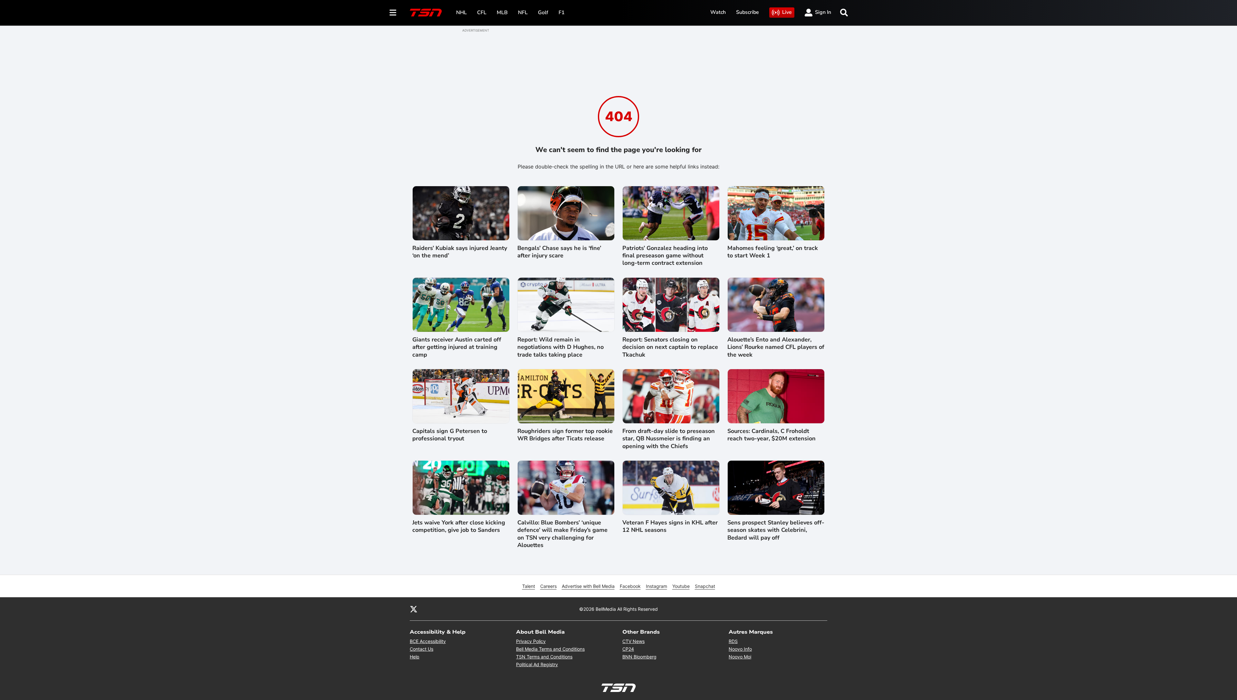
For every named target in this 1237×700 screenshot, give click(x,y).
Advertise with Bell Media (588, 586)
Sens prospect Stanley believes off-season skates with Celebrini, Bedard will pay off (775, 530)
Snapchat (705, 586)
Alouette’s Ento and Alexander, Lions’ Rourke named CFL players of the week (775, 347)
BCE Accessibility (428, 641)
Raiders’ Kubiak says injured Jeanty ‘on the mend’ (459, 252)
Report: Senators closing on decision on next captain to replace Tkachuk (670, 347)
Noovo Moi (740, 656)
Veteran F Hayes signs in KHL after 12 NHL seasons (670, 526)
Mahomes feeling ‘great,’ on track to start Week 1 (772, 252)
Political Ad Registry (537, 664)
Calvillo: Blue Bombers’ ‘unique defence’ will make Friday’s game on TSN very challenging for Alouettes (562, 534)
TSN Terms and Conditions (544, 656)
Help (414, 656)
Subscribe (747, 12)
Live (787, 12)
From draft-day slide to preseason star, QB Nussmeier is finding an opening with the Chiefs (668, 438)
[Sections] (393, 12)
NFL (523, 12)
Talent (528, 586)
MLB (502, 12)
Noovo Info (740, 649)
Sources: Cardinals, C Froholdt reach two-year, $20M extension (771, 434)
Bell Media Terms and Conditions (550, 649)
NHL (461, 12)
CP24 (628, 649)
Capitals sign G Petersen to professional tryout (449, 434)
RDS (733, 641)
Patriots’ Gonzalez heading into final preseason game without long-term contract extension (665, 256)
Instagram (656, 586)
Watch (718, 12)
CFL (481, 12)
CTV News (633, 641)
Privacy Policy (531, 641)
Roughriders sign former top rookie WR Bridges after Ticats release (565, 434)
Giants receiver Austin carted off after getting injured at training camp (456, 347)
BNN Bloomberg (639, 656)
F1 (562, 12)
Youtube (681, 586)
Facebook (630, 586)
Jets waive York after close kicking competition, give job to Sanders (458, 526)
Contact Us (421, 649)
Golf (543, 12)
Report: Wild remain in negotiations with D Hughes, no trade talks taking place (560, 347)
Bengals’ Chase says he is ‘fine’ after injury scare (559, 252)
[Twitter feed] (413, 609)
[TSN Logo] (426, 12)
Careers (548, 586)
